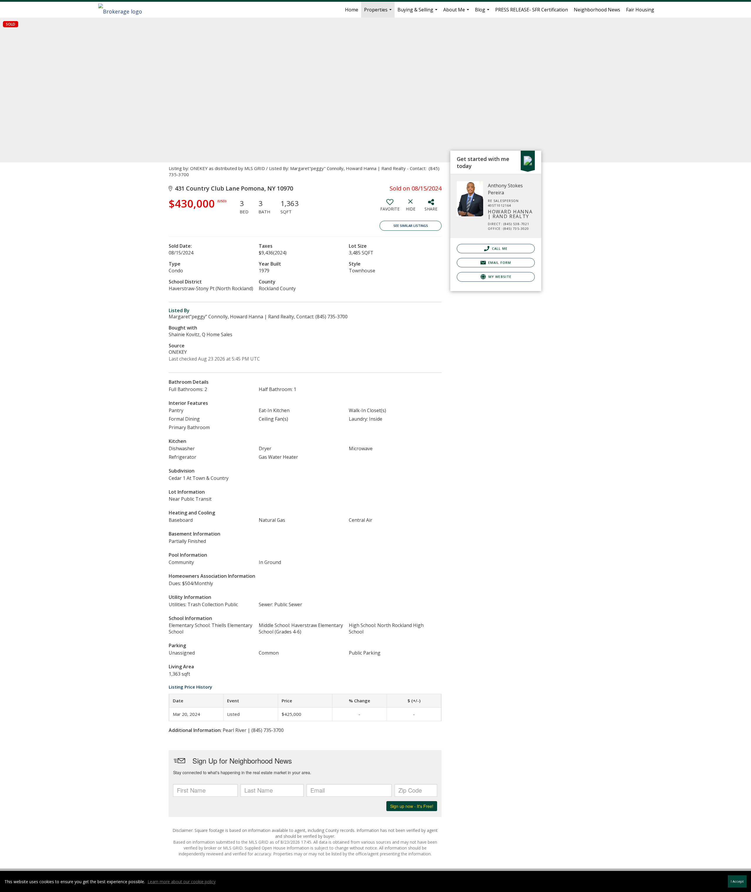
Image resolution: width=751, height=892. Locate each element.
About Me (457, 12)
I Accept (737, 881)
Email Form (499, 262)
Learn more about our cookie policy (182, 881)
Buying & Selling (418, 12)
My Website (499, 276)
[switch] (390, 207)
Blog (483, 12)
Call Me (499, 248)
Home (351, 9)
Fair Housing (640, 9)
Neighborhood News (597, 9)
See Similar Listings (410, 225)
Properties (378, 12)
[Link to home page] (123, 10)
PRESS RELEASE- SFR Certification (531, 9)
